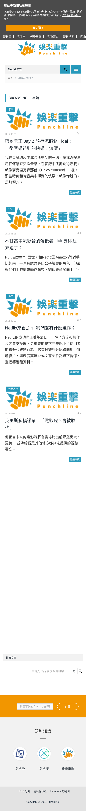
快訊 (10, 209)
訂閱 (68, 706)
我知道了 (38, 27)
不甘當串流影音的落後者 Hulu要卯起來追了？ (41, 244)
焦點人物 (13, 389)
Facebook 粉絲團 (60, 791)
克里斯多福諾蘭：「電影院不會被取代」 (40, 424)
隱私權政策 (40, 791)
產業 (10, 296)
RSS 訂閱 (24, 791)
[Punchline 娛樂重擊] (43, 48)
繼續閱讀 (75, 192)
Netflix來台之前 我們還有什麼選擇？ (40, 327)
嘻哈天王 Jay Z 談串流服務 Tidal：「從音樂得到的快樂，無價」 (38, 145)
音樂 (10, 109)
